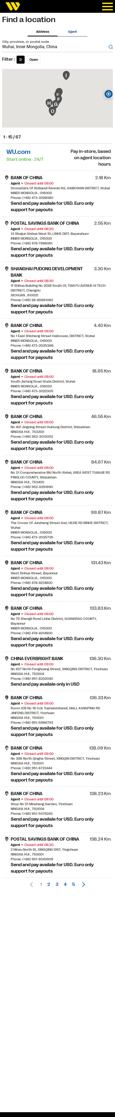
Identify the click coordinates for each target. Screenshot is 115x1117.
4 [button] (65, 884)
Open (33, 60)
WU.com (18, 152)
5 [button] (73, 884)
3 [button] (57, 884)
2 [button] (48, 884)
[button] (82, 884)
